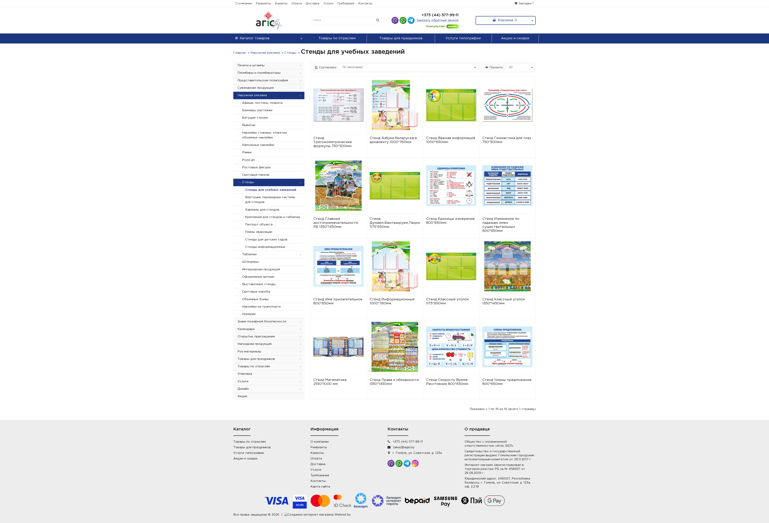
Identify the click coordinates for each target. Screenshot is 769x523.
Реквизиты (263, 3)
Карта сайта (320, 486)
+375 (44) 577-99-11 (440, 15)
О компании (243, 3)
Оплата (296, 3)
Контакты (365, 3)
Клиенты (281, 3)
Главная (239, 52)
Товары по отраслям (337, 38)
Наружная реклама (265, 52)
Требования (345, 3)
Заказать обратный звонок (438, 20)
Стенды (290, 52)
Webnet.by (342, 515)
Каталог (254, 38)
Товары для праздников (400, 38)
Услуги (328, 3)
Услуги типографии (463, 38)
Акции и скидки (515, 38)
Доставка (312, 3)
